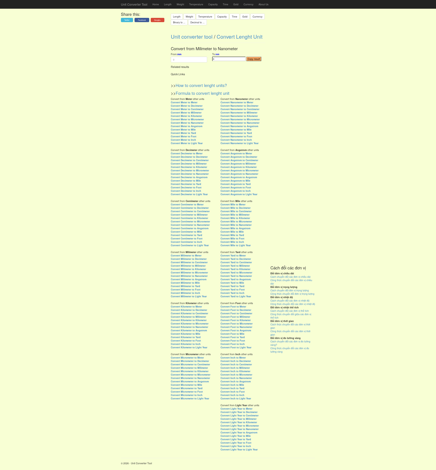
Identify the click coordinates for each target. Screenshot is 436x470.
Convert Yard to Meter (233, 255)
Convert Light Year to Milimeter (238, 418)
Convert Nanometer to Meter (237, 102)
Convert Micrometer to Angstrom (190, 381)
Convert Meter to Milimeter (186, 112)
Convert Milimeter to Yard (185, 286)
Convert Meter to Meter (184, 102)
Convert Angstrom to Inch (236, 190)
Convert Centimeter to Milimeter (189, 214)
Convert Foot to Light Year (236, 347)
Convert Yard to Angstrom (236, 279)
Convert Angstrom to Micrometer (240, 170)
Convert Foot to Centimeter (236, 313)
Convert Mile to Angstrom (235, 228)
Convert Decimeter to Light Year (189, 194)
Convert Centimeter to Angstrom (189, 228)
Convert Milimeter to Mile (185, 282)
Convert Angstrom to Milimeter (238, 163)
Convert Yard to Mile (232, 282)
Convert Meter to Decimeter (187, 105)
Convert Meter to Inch (183, 139)
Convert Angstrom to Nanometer (239, 173)
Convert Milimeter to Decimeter (189, 259)
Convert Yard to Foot (233, 289)
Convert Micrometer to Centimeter (190, 364)
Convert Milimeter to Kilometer (188, 269)
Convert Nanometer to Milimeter (239, 112)
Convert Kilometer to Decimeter (189, 310)
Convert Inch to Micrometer (236, 374)
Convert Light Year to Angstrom (239, 432)
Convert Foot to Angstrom (236, 330)
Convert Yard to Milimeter (235, 265)
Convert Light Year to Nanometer (240, 429)
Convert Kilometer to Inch (186, 344)
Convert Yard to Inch (232, 293)
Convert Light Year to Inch (236, 446)
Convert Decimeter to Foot (186, 187)
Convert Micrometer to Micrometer (190, 374)
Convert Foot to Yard (233, 337)
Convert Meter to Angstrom (186, 126)
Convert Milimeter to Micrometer (189, 272)
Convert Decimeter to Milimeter (189, 163)
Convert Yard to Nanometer (236, 276)
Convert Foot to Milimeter (235, 316)
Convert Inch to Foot (233, 391)
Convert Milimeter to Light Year (189, 296)
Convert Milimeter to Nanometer (189, 276)
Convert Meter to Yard (183, 133)
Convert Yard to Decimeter (236, 259)
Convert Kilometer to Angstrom (189, 330)
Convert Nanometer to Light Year (240, 143)
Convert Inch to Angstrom (236, 381)
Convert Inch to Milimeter (235, 367)
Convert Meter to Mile (183, 129)
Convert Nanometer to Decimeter (239, 105)
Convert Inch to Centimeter (236, 364)
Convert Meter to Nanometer (187, 122)
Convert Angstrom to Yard (236, 184)
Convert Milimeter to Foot (185, 289)
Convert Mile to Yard (232, 235)
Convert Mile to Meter (233, 204)
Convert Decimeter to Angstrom (189, 177)
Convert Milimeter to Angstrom (188, 279)
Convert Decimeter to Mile (186, 180)
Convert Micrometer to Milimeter (189, 367)
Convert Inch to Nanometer (236, 378)
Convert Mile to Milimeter (235, 214)
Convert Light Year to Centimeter (240, 415)
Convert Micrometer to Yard (187, 388)
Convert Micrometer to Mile (186, 384)
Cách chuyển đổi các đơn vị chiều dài (290, 276)
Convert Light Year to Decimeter (239, 412)
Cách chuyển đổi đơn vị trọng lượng (289, 290)
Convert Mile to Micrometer (236, 221)
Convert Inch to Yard (232, 388)
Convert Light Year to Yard (236, 439)
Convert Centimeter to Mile (186, 231)
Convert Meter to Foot (183, 136)
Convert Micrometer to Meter (187, 357)
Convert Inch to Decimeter (236, 361)
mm (179, 54)
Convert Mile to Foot (232, 238)
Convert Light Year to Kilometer (239, 422)
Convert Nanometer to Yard (236, 133)
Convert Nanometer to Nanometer (240, 122)
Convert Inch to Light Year (236, 398)
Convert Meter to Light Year (187, 143)
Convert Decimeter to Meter (187, 153)
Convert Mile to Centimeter (236, 211)
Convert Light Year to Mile (236, 435)
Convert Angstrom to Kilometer (239, 167)
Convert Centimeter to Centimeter (190, 211)
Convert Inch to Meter (233, 357)
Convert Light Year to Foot (236, 442)
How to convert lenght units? (201, 85)
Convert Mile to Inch (232, 242)
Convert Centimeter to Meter (187, 204)
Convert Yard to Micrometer (236, 272)
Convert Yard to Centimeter (236, 262)
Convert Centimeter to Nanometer (190, 224)
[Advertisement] (292, 146)
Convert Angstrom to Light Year (239, 194)
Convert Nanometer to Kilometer (239, 116)
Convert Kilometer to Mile (185, 333)
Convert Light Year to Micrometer (240, 425)
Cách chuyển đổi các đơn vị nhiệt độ (289, 300)
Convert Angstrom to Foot (236, 187)
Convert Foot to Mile (232, 333)
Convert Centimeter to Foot (187, 238)
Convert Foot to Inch (233, 344)
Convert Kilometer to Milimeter (188, 316)
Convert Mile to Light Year (236, 245)
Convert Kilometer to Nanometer (189, 327)
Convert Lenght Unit (239, 36)
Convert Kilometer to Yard (186, 337)
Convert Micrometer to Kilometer (189, 371)
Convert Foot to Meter (233, 306)
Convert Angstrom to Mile (235, 180)
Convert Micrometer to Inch (187, 395)
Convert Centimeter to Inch (186, 242)
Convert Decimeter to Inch (186, 190)
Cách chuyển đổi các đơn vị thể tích (289, 310)
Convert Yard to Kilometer (235, 269)
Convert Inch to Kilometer (235, 371)
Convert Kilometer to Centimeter (189, 313)
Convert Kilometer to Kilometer (189, 320)
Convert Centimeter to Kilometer (189, 218)
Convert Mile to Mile (232, 231)
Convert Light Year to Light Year (239, 449)
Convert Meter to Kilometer (186, 116)
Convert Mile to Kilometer (235, 218)
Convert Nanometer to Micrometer (240, 119)
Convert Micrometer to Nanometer (190, 378)
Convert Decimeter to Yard (186, 184)
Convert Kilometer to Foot (186, 340)
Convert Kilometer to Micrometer (189, 323)
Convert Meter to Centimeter (187, 109)
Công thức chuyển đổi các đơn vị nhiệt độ (292, 304)
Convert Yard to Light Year (236, 296)
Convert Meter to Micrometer (187, 119)
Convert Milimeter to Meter (186, 255)
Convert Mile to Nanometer (236, 224)
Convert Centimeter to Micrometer (190, 221)
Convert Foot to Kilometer (236, 320)
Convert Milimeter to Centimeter (189, 262)
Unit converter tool (192, 36)
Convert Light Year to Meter (236, 408)
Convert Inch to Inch (232, 395)
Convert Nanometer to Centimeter (240, 109)
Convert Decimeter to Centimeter (190, 160)
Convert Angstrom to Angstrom (239, 177)
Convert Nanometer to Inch (236, 139)
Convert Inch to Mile (232, 384)
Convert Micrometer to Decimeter (190, 361)
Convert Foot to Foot (233, 340)
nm (217, 54)
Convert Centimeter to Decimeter (190, 207)
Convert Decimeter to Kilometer (189, 167)
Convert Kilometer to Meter (186, 306)
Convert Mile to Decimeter (236, 207)
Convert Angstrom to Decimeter (239, 156)
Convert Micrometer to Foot (187, 391)
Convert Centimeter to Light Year (190, 245)
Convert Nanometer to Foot (236, 136)
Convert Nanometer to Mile (236, 129)
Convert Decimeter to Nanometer (190, 173)
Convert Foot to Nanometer (236, 327)
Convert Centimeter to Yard (186, 235)
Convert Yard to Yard (232, 286)
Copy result (254, 59)
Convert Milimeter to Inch (185, 293)
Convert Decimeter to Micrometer (190, 170)
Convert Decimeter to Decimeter (189, 156)
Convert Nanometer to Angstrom (239, 126)
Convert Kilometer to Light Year (189, 347)
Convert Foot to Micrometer (237, 323)
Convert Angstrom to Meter (236, 153)
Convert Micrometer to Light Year (190, 398)
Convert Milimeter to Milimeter (188, 265)
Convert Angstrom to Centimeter (239, 160)
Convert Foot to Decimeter (236, 310)
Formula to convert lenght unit (202, 93)
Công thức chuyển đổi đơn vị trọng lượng (292, 293)
